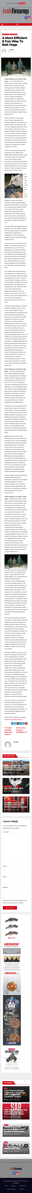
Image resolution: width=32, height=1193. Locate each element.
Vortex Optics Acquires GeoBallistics (21, 730)
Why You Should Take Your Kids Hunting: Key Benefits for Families (15, 768)
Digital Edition (23, 1185)
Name (5, 866)
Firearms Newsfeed (11, 1189)
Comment (6, 832)
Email (5, 876)
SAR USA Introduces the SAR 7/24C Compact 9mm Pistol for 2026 (15, 1112)
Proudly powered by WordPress (11, 1181)
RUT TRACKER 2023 (13, 788)
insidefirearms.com (16, 719)
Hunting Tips (5, 34)
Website (5, 887)
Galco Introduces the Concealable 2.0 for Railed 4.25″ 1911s (14, 1146)
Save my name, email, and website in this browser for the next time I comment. (15, 902)
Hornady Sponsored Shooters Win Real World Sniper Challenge (15, 805)
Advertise (13, 1185)
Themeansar (16, 1183)
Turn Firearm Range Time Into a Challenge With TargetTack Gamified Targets (14, 1093)
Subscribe (22, 1189)
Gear (6, 1088)
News (6, 800)
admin (12, 49)
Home (6, 1185)
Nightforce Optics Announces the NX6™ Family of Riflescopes (14, 1129)
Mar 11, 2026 (9, 1099)
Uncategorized (13, 34)
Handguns (7, 1107)
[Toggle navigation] (17, 24)
